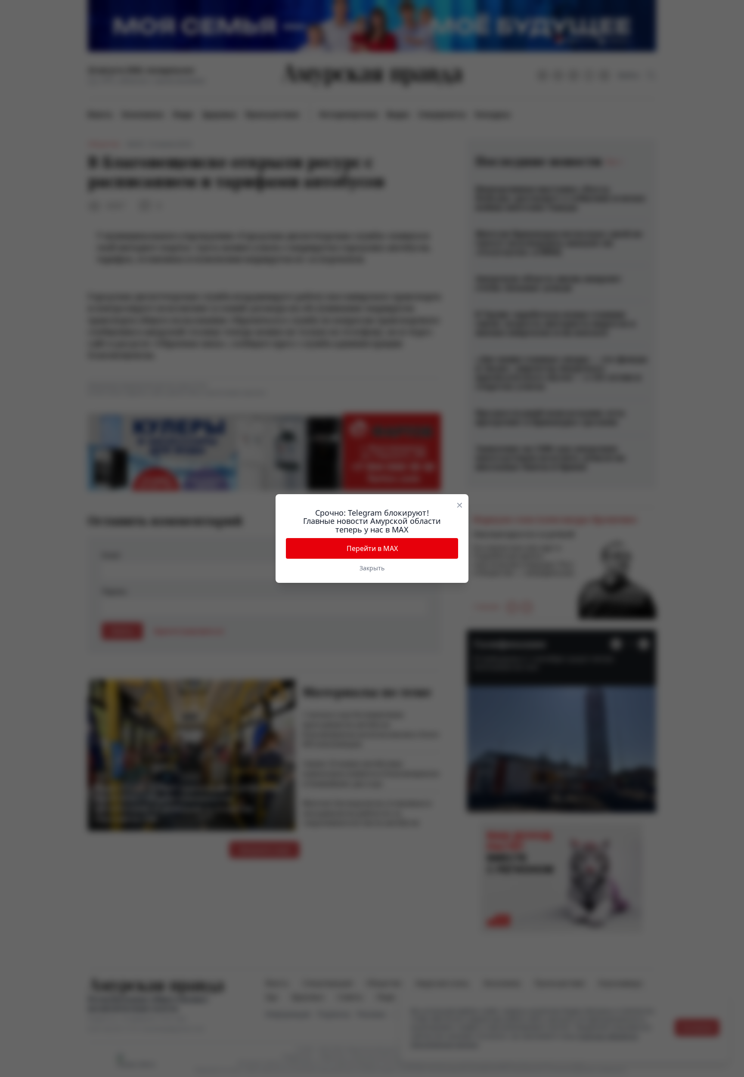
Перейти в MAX (372, 548)
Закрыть (372, 568)
